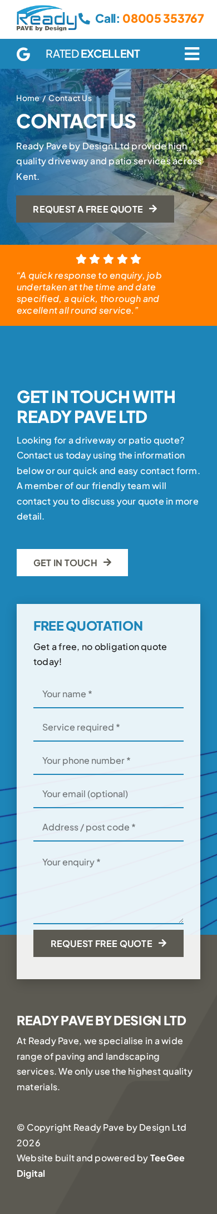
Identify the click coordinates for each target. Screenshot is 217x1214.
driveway (95, 440)
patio (140, 440)
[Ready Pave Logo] (47, 9)
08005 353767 (163, 18)
